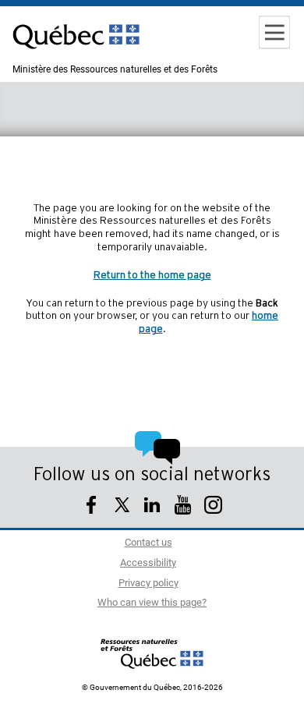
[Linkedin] (152, 507)
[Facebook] (91, 507)
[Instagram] (213, 507)
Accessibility (148, 563)
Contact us (148, 543)
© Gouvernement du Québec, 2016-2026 (152, 688)
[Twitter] (122, 507)
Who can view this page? (152, 603)
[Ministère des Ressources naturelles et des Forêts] (152, 653)
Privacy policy (148, 583)
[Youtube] (182, 507)
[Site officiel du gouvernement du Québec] (76, 58)
